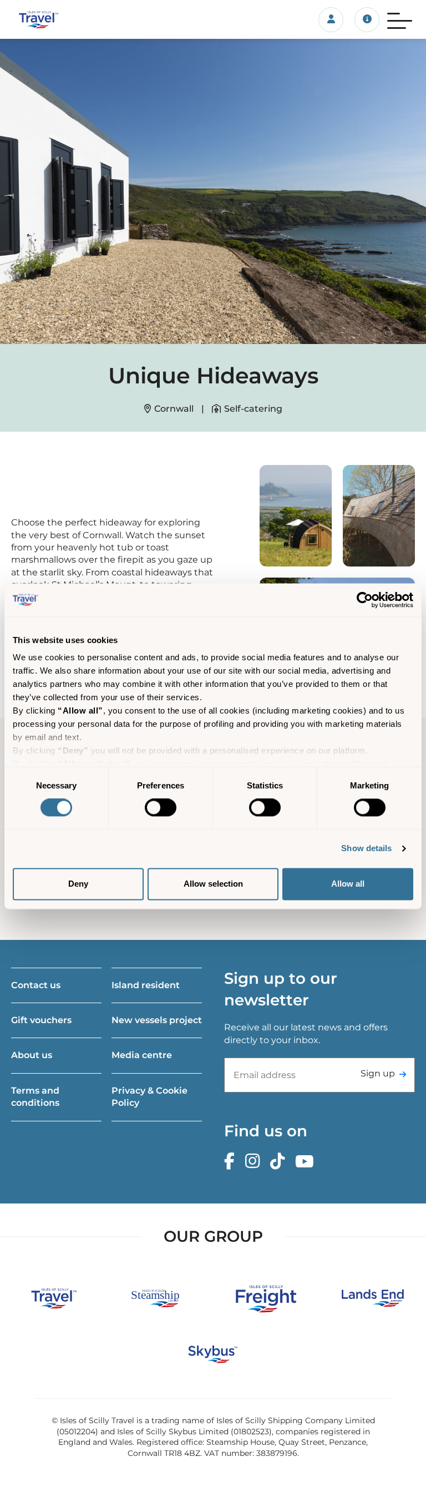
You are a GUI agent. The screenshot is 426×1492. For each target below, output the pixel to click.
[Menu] (399, 19)
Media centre (141, 1055)
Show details (366, 848)
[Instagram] (255, 1161)
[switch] (160, 808)
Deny (78, 883)
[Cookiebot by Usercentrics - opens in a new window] (364, 599)
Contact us (35, 985)
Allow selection (213, 883)
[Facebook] (232, 1161)
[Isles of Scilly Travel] (71, 19)
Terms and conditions (35, 1096)
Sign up (378, 1073)
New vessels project (156, 1020)
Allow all (347, 883)
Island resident (145, 985)
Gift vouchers (41, 1020)
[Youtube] (307, 1161)
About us (31, 1055)
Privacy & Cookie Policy (149, 1096)
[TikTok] (280, 1161)
